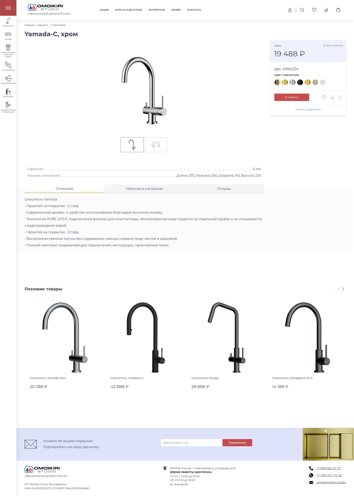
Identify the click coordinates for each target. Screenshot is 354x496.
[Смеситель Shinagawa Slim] (307, 337)
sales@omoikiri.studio (331, 482)
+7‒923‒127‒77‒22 (329, 475)
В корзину (291, 97)
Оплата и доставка (128, 9)
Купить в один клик (307, 109)
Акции (104, 9)
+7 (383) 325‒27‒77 (328, 468)
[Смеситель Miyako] (226, 337)
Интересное (157, 9)
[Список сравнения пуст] (326, 10)
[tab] (64, 189)
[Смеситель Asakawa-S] (146, 337)
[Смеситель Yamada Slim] (65, 337)
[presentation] (336, 289)
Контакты (194, 9)
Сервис (176, 9)
